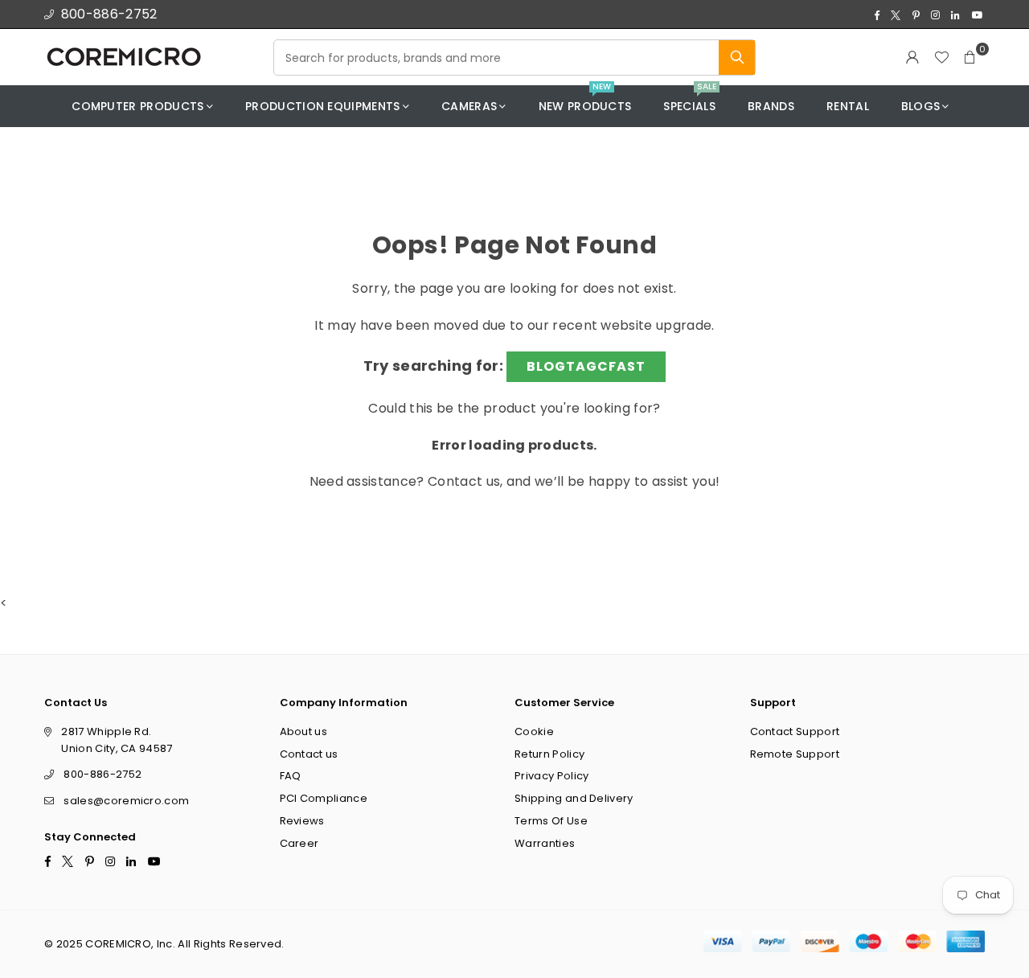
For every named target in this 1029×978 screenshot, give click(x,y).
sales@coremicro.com (126, 800)
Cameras (469, 106)
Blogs (921, 106)
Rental (847, 106)
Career (299, 842)
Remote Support (794, 753)
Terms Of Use (551, 820)
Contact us (464, 481)
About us (304, 730)
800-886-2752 (109, 14)
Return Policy (549, 753)
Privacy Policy (551, 775)
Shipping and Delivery (573, 798)
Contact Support (795, 730)
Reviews (302, 820)
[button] (970, 57)
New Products (585, 100)
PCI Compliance (323, 798)
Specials (689, 100)
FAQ (290, 775)
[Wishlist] (941, 57)
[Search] (737, 57)
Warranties (544, 842)
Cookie (534, 730)
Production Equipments (322, 106)
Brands (771, 106)
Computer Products (137, 106)
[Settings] (912, 57)
